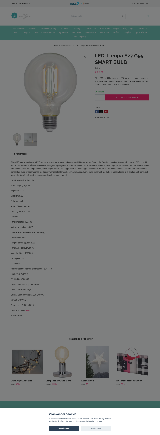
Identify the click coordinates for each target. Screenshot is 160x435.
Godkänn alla (63, 428)
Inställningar (96, 428)
